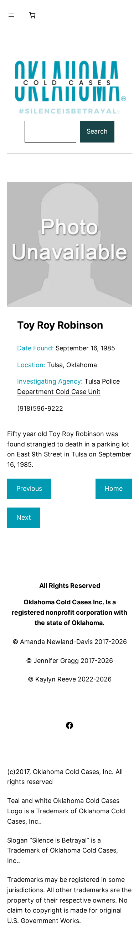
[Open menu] (11, 15)
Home (114, 488)
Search (97, 131)
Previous (29, 488)
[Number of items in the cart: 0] (32, 15)
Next (23, 517)
